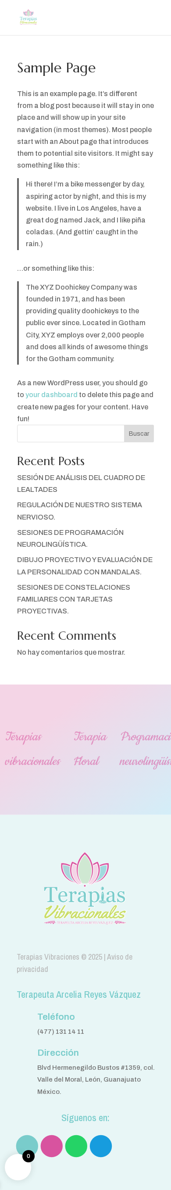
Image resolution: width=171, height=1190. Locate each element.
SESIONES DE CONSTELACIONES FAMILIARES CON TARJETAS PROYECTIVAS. (73, 599)
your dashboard (51, 394)
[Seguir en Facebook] (27, 1146)
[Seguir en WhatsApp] (76, 1146)
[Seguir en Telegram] (100, 1146)
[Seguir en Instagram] (51, 1146)
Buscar (139, 433)
